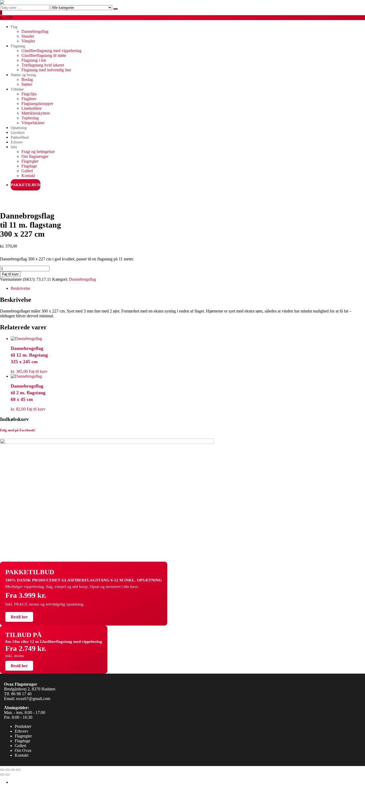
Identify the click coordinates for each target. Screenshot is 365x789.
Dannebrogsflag (34, 31)
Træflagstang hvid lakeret (42, 65)
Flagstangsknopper (37, 103)
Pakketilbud (20, 137)
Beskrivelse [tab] (20, 288)
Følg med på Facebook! (17, 430)
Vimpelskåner (33, 122)
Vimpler (28, 41)
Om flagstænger (34, 156)
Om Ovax (23, 750)
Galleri (27, 171)
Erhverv (17, 142)
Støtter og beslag (23, 75)
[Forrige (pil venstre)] (2, 774)
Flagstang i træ (33, 60)
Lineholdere (31, 108)
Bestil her (19, 617)
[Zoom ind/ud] (2, 770)
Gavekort (18, 133)
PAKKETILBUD (25, 185)
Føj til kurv (10, 274)
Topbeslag (30, 118)
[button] (182, 15)
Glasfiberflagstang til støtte (43, 55)
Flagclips (29, 94)
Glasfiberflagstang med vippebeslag (51, 50)
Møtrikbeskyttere (35, 113)
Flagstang (18, 46)
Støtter (26, 84)
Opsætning (19, 128)
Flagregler (29, 161)
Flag (14, 27)
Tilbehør (17, 89)
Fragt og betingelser (38, 151)
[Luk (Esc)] (18, 770)
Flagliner (28, 98)
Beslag (27, 79)
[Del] (13, 770)
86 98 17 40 (21, 694)
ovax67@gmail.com (33, 698)
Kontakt (28, 175)
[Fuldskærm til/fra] (7, 770)
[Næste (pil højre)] (7, 774)
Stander (27, 36)
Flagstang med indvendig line (46, 70)
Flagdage (29, 166)
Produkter (23, 726)
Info (14, 147)
